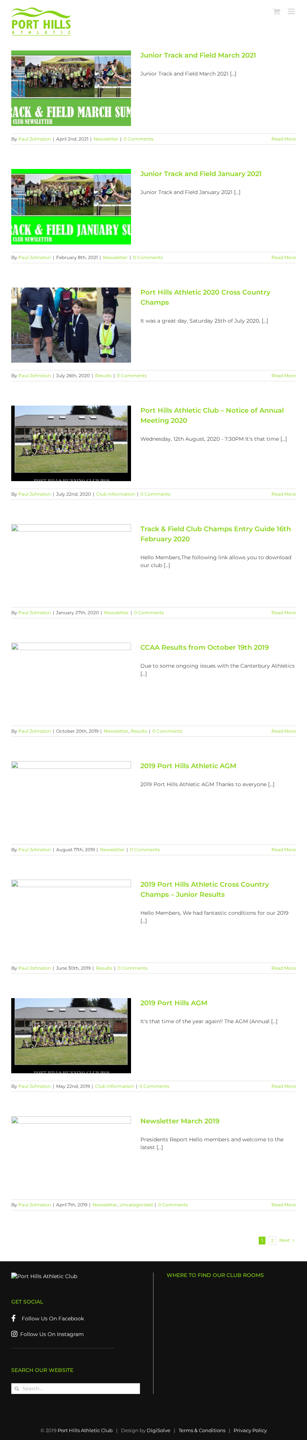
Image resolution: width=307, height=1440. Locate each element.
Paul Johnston (34, 139)
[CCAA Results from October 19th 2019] (71, 680)
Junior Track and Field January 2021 (201, 174)
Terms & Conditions (202, 1430)
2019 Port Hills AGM (173, 1003)
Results (103, 375)
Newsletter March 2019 (179, 1121)
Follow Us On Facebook (50, 1318)
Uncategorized (136, 1204)
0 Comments (139, 139)
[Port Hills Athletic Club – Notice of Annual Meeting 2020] (71, 443)
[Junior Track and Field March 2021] (71, 88)
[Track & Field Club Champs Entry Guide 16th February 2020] (71, 562)
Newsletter (106, 139)
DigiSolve (158, 1430)
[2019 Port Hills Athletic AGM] (71, 799)
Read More (283, 139)
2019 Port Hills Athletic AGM (188, 766)
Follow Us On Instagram (50, 1334)
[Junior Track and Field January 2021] (71, 206)
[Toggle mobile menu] (292, 11)
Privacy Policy (250, 1430)
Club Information (115, 494)
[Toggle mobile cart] (276, 11)
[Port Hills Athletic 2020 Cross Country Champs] (71, 325)
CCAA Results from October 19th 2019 (204, 647)
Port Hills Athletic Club (85, 1430)
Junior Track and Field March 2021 (198, 55)
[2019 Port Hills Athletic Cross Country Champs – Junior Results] (71, 917)
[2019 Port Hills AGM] (71, 1036)
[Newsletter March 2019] (71, 1154)
